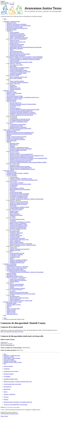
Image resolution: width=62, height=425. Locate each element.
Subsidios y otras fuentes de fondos (15, 138)
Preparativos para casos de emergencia (19, 201)
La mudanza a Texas (15, 257)
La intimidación (13, 117)
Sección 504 (13, 106)
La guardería (13, 220)
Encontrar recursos (14, 43)
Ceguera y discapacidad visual (17, 36)
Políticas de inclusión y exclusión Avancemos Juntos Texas (18, 381)
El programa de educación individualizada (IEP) (21, 111)
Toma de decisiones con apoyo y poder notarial (21, 243)
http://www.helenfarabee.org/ (8, 345)
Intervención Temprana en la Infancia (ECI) (17, 28)
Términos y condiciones (9, 394)
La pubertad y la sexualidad (16, 254)
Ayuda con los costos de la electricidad (16, 139)
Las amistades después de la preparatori (19, 194)
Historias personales (11, 273)
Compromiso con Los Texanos (11, 371)
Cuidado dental (13, 86)
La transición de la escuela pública (18, 124)
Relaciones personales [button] (12, 116)
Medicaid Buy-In (14, 144)
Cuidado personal (14, 177)
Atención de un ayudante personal (18, 227)
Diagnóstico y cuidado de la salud (12, 355)
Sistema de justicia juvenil (16, 235)
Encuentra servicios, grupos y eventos (13, 362)
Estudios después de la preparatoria (18, 127)
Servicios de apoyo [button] (11, 218)
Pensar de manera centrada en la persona (19, 193)
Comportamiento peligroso (16, 46)
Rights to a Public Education (16, 242)
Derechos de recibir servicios (16, 52)
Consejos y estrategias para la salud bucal (19, 249)
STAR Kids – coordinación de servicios (19, 147)
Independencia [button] (10, 283)
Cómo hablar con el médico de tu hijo (19, 196)
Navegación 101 (7, 386)
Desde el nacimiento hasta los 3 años (18, 77)
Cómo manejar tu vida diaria (16, 182)
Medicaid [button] (9, 142)
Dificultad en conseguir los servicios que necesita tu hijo (23, 113)
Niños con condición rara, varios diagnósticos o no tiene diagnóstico (26, 58)
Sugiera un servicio (11, 310)
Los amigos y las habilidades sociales (18, 121)
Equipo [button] (8, 79)
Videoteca (9, 306)
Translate (12, 4)
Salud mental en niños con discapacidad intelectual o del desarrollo (25, 47)
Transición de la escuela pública (17, 278)
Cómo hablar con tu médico (16, 64)
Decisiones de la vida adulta (16, 285)
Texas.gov (6, 397)
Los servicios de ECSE (15, 105)
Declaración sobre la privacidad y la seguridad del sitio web (18, 402)
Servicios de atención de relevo (17, 219)
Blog (8, 307)
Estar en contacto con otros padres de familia (20, 184)
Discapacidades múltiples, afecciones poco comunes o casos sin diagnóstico (25, 56)
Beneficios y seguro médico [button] (13, 163)
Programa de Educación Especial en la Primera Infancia (23, 104)
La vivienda (12, 216)
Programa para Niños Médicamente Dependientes (21, 157)
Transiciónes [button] (10, 123)
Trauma (11, 50)
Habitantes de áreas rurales (16, 215)
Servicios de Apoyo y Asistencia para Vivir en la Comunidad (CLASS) (27, 155)
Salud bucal (12, 85)
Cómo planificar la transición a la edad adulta (17, 266)
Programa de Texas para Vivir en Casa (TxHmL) (21, 159)
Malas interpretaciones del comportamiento (20, 54)
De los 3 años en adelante (16, 78)
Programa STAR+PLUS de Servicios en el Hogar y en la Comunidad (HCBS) (28, 158)
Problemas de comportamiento (17, 44)
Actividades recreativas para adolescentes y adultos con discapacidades (26, 199)
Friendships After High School (17, 262)
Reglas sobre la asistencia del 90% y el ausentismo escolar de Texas (23, 97)
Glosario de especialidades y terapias (18, 70)
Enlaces (5, 391)
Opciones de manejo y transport (17, 288)
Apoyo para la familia (9, 359)
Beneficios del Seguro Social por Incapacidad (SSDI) (19, 134)
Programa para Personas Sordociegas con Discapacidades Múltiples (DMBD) (28, 162)
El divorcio (12, 190)
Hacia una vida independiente (17, 284)
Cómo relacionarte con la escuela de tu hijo (20, 119)
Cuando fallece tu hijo (15, 255)
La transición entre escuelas (16, 125)
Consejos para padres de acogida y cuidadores (18, 173)
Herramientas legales (15, 231)
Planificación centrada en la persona (18, 204)
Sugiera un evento (11, 311)
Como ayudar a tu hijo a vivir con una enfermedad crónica (23, 180)
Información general (11, 22)
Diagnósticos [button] (10, 31)
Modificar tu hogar (14, 211)
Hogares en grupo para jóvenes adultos (19, 292)
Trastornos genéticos (14, 60)
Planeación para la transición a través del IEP (20, 128)
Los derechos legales (15, 236)
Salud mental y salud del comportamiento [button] (16, 39)
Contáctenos (7, 368)
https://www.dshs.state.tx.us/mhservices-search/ (12, 331)
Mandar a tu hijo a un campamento (18, 223)
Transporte (12, 146)
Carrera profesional (14, 281)
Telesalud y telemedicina (15, 74)
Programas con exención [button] (12, 151)
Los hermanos (13, 186)
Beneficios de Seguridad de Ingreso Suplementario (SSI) (20, 132)
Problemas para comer (15, 87)
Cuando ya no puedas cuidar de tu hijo (19, 203)
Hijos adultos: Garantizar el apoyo (15, 276)
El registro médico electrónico (17, 69)
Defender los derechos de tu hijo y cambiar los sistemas (23, 245)
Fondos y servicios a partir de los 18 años (16, 136)
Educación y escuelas (9, 357)
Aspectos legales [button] (11, 295)
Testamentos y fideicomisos (16, 232)
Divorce (12, 258)
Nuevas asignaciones (15, 213)
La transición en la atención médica (18, 73)
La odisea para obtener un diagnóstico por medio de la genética (25, 59)
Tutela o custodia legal (15, 241)
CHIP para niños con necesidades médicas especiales (22, 169)
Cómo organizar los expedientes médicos (19, 67)
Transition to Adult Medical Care (17, 261)
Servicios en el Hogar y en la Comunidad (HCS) (21, 154)
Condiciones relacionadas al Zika (17, 35)
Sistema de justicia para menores (17, 55)
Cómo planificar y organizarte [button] (14, 63)
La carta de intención (15, 234)
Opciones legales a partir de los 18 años (19, 239)
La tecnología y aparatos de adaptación (19, 82)
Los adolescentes (14, 185)
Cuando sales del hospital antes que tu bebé (20, 71)
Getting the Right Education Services (18, 226)
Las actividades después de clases (15, 96)
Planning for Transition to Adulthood (18, 260)
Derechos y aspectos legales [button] (13, 230)
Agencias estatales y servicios (14, 304)
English (2, 1)
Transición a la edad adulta (10, 361)
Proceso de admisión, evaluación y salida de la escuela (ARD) (24, 109)
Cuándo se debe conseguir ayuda (17, 41)
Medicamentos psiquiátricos (16, 48)
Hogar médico (13, 66)
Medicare (9, 135)
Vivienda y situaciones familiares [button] (14, 209)
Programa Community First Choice (18, 150)
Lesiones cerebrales (14, 32)
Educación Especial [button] (11, 101)
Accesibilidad (7, 376)
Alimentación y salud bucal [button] (13, 83)
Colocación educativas (15, 108)
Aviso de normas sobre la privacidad (12, 384)
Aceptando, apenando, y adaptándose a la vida (21, 178)
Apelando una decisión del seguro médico (20, 166)
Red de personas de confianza (17, 188)
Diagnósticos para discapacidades (15, 27)
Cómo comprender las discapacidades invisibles (21, 62)
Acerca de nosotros (8, 366)
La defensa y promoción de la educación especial (21, 115)
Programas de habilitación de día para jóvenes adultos (22, 293)
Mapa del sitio (7, 389)
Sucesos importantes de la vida (17, 253)
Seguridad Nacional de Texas (11, 379)
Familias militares (14, 212)
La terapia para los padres (16, 192)
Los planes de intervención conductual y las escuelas (22, 112)
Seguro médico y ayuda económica (12, 358)
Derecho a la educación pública (14, 93)
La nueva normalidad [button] (12, 176)
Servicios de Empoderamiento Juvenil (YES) (20, 161)
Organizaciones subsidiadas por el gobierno (20, 222)
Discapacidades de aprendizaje (17, 33)
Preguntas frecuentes (11, 29)
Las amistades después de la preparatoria (19, 120)
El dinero (12, 287)
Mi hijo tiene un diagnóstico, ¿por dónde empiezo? (19, 25)
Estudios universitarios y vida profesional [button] (16, 277)
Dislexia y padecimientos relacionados (19, 37)
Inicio (5, 318)
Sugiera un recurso (11, 312)
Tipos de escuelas (11, 94)
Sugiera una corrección (12, 314)
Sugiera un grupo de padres (13, 308)
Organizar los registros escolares (14, 98)
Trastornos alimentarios (15, 89)
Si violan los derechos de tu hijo (17, 238)
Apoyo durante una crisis (16, 51)
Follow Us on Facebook (15, 404)
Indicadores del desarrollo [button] (13, 75)
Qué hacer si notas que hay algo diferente (16, 24)
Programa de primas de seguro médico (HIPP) (21, 148)
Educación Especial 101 (15, 102)
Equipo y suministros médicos (17, 81)
